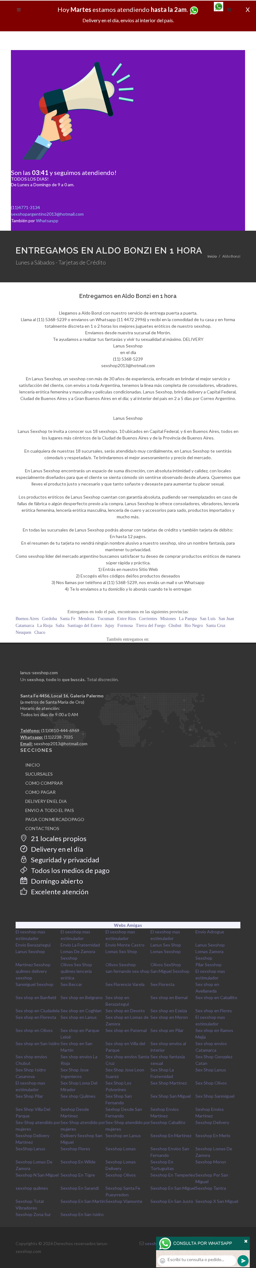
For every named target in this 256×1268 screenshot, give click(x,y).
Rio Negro (194, 625)
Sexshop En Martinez (170, 1135)
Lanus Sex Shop (165, 944)
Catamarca (25, 625)
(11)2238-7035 (58, 737)
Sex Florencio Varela (125, 984)
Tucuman (105, 618)
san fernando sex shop (128, 971)
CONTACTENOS (42, 828)
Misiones (168, 618)
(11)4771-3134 (25, 207)
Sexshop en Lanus (123, 1135)
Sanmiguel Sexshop (34, 984)
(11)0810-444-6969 (60, 730)
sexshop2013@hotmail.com (60, 743)
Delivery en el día (56, 849)
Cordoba (49, 618)
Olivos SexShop (165, 964)
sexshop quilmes (32, 1188)
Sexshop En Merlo (212, 1135)
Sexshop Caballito (167, 1122)
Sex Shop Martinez (168, 1083)
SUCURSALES (39, 774)
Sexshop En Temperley (172, 1175)
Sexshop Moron (210, 1161)
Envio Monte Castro (125, 944)
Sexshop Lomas (121, 1148)
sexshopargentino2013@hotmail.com (47, 214)
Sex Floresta (162, 984)
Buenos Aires (27, 618)
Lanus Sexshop (210, 944)
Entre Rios (126, 618)
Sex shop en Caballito (216, 997)
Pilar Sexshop (208, 964)
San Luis (207, 618)
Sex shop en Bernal (169, 997)
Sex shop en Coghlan (81, 1010)
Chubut (175, 625)
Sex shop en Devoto (125, 1010)
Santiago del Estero (84, 625)
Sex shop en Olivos (34, 1030)
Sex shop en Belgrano (82, 997)
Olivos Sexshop (121, 964)
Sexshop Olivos (121, 1175)
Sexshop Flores (75, 1148)
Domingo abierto (56, 881)
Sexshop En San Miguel (172, 1188)
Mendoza (86, 618)
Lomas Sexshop (165, 951)
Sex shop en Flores (213, 1010)
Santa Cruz (215, 625)
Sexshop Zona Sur (33, 1214)
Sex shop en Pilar (167, 1030)
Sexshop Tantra (210, 1188)
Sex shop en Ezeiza (168, 1010)
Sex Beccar (71, 984)
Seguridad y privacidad (64, 859)
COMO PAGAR (40, 792)
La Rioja (44, 625)
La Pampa (188, 618)
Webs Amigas (128, 925)
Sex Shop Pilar (29, 1096)
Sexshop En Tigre (78, 1175)
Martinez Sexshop (33, 964)
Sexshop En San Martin (83, 1201)
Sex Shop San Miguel (170, 1096)
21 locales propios (58, 838)
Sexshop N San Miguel (37, 1175)
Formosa (125, 625)
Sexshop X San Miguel (216, 1201)
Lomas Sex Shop (121, 951)
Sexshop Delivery (212, 1122)
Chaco (39, 632)
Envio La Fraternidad (80, 944)
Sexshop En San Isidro (82, 1214)
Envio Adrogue (209, 931)
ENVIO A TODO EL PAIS (49, 810)
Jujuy (109, 625)
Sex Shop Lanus (210, 1069)
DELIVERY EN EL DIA (46, 801)
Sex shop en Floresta (36, 1017)
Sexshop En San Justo (171, 1201)
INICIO (32, 764)
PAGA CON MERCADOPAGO (54, 819)
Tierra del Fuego (150, 625)
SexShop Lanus (30, 1148)
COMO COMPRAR (44, 783)
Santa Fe (67, 618)
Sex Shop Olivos (211, 1083)
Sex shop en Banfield (36, 997)
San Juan (226, 618)
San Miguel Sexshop (170, 971)
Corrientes (148, 618)
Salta (60, 625)
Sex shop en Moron (169, 1017)
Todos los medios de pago (70, 870)
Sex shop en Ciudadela (38, 1010)
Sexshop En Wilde (78, 1161)
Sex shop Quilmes (78, 1096)
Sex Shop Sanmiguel (214, 1096)
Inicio (212, 256)
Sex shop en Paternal (126, 1030)
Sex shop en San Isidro (38, 1043)
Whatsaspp (47, 220)
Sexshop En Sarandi (80, 1188)
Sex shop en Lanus (79, 1017)
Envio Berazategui (33, 944)
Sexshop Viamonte (124, 1201)
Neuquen (23, 632)
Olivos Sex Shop (76, 964)
